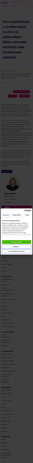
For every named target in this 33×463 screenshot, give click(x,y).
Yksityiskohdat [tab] (16, 215)
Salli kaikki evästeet (16, 242)
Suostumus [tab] (6, 215)
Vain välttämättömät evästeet (16, 251)
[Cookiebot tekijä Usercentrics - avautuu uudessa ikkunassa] (24, 211)
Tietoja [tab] (27, 215)
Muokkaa (15, 246)
